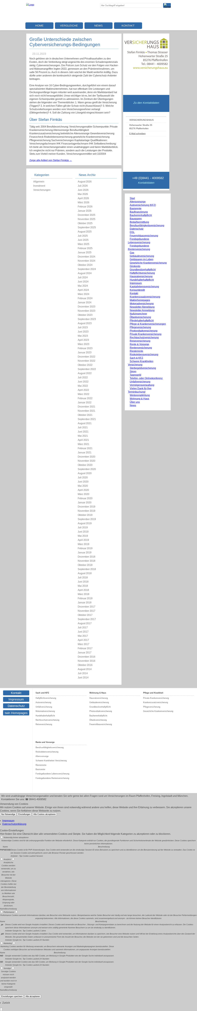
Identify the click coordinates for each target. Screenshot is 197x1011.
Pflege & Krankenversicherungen (148, 324)
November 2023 (86, 310)
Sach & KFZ (136, 358)
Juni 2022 (83, 381)
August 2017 (85, 623)
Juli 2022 (83, 377)
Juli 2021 (83, 427)
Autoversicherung (43, 702)
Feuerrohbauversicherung (144, 235)
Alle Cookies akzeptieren (44, 814)
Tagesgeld (135, 375)
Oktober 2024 (85, 265)
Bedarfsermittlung (139, 222)
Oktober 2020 (85, 465)
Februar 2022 (85, 398)
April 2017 (83, 640)
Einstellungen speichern (11, 996)
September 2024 (87, 269)
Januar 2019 (84, 552)
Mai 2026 (83, 194)
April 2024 (83, 290)
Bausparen (136, 218)
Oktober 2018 (85, 565)
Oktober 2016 (85, 665)
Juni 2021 (83, 431)
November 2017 (86, 611)
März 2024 (83, 294)
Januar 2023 (84, 352)
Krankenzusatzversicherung (145, 296)
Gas (132, 252)
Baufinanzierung (139, 212)
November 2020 (86, 461)
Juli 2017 (83, 627)
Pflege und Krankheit (153, 693)
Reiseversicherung (140, 341)
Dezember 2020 (86, 456)
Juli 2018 (83, 577)
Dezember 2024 (86, 256)
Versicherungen (41, 190)
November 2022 (86, 360)
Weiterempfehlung (140, 395)
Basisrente (135, 208)
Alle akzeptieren (33, 996)
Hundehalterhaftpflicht (142, 279)
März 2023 (83, 344)
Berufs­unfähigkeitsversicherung (147, 225)
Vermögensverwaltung (142, 385)
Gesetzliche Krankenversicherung (148, 262)
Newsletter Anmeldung (142, 310)
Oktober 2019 (85, 515)
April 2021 (83, 440)
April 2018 (83, 590)
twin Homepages (16, 713)
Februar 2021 (85, 448)
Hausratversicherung (141, 276)
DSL (132, 232)
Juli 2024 (83, 277)
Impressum (136, 283)
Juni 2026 (83, 190)
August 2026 (85, 181)
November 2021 (86, 410)
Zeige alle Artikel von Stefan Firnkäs (50, 160)
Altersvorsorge (138, 201)
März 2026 (83, 202)
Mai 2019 (83, 536)
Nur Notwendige (8, 814)
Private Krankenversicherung (145, 334)
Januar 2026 (84, 210)
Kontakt (128, 25)
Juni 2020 (83, 481)
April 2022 (83, 390)
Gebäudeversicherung (142, 256)
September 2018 (87, 569)
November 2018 (86, 561)
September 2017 (87, 619)
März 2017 (83, 644)
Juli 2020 (83, 477)
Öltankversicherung (140, 317)
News (98, 25)
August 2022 (85, 373)
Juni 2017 (83, 631)
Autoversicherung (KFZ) (143, 205)
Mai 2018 (83, 586)
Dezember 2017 (86, 606)
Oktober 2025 (85, 223)
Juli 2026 (83, 185)
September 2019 (87, 519)
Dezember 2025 (86, 215)
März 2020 (83, 494)
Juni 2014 (83, 677)
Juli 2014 (83, 673)
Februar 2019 (85, 548)
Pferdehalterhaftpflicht (142, 320)
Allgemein (38, 181)
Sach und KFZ (42, 693)
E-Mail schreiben (137, 133)
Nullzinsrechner (138, 313)
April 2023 (83, 340)
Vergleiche (69, 25)
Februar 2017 (85, 648)
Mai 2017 (83, 636)
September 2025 (87, 227)
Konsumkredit (137, 290)
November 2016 (86, 661)
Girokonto (135, 266)
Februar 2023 (85, 348)
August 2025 (85, 231)
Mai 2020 (83, 486)
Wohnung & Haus (139, 398)
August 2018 (85, 573)
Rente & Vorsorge (139, 344)
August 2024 (85, 273)
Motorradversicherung (142, 303)
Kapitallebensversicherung (144, 286)
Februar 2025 (85, 248)
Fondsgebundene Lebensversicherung (52, 774)
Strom (133, 371)
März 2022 (83, 394)
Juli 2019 (83, 527)
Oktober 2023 (85, 315)
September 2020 (87, 469)
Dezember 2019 (86, 506)
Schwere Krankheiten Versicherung (51, 760)
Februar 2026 (85, 206)
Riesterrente (136, 351)
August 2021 (85, 423)
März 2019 (83, 544)
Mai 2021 (83, 435)
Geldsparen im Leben (141, 259)
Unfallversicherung (140, 381)
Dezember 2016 (86, 656)
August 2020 (85, 473)
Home (39, 25)
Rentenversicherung (141, 347)
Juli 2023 (83, 327)
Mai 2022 (83, 385)
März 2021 (83, 444)
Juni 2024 (83, 281)
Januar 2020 (84, 502)
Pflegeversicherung (140, 327)
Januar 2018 (84, 602)
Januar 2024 (84, 302)
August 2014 (85, 669)
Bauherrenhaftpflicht (141, 215)
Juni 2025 (83, 240)
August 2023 (85, 323)
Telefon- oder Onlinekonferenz (146, 378)
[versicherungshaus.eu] (30, 4)
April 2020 (83, 490)
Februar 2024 (85, 298)
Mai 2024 (83, 285)
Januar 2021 (84, 452)
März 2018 (83, 594)
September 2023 (87, 319)
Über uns (135, 402)
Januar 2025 (84, 252)
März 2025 (83, 244)
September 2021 (87, 419)
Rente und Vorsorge (45, 742)
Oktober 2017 (85, 615)
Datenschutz (136, 229)
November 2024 (86, 260)
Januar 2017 (84, 652)
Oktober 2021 (85, 415)
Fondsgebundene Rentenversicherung (52, 778)
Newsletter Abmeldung (142, 307)
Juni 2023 (83, 331)
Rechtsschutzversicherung (144, 337)
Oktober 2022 (85, 365)
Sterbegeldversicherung (143, 368)
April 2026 (83, 198)
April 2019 (83, 540)
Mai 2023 (83, 335)
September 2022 (87, 369)
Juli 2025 (83, 235)
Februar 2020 (85, 498)
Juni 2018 (83, 581)
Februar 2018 (85, 598)
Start (132, 198)
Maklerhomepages (140, 300)
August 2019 (85, 523)
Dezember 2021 (86, 406)
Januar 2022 (84, 402)
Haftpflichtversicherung (142, 273)
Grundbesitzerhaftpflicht (143, 269)
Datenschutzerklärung (14, 824)
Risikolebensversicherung (144, 354)
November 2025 (86, 219)
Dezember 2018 (86, 556)
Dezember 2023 (86, 306)
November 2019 (86, 511)
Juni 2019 (83, 531)
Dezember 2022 (86, 356)
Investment (39, 185)
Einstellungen (24, 814)
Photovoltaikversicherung (143, 330)
